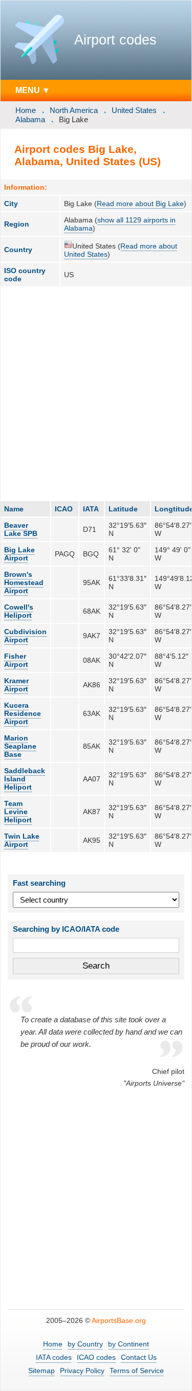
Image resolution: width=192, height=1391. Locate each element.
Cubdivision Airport (25, 635)
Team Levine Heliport (18, 811)
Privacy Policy (82, 1370)
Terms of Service (137, 1370)
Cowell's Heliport (18, 611)
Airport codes (115, 40)
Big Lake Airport (19, 554)
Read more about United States (120, 250)
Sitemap (41, 1370)
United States (134, 110)
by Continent (128, 1344)
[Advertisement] (96, 393)
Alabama (30, 119)
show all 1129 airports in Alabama (120, 224)
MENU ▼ (32, 90)
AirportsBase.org (119, 1320)
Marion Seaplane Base (20, 746)
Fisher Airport (16, 660)
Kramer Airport (16, 685)
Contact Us (139, 1357)
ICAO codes (96, 1357)
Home (25, 110)
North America (74, 110)
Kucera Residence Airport (22, 713)
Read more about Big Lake (140, 203)
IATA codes (54, 1357)
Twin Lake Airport (21, 840)
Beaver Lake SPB (20, 529)
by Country (85, 1344)
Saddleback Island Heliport (24, 779)
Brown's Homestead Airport (24, 582)
